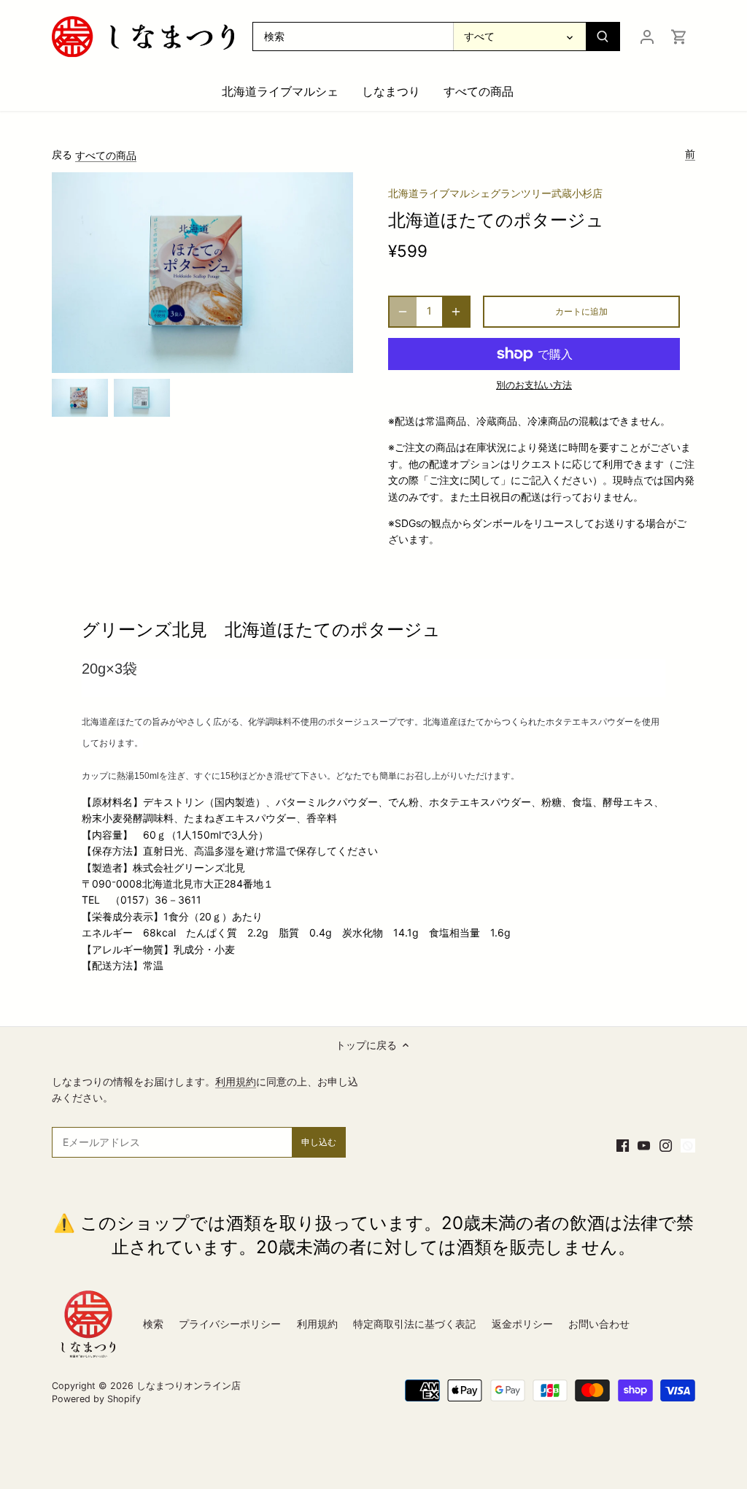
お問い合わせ (599, 1323)
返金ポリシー (522, 1323)
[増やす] (456, 311)
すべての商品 (105, 155)
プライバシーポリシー (230, 1323)
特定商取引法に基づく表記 (414, 1323)
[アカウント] (647, 36)
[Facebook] (622, 1144)
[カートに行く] (679, 36)
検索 (153, 1323)
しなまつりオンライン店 (188, 1385)
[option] (80, 397)
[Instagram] (665, 1144)
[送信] (602, 36)
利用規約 (235, 1081)
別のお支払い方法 (534, 385)
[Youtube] (644, 1144)
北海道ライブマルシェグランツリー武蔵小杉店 (495, 193)
